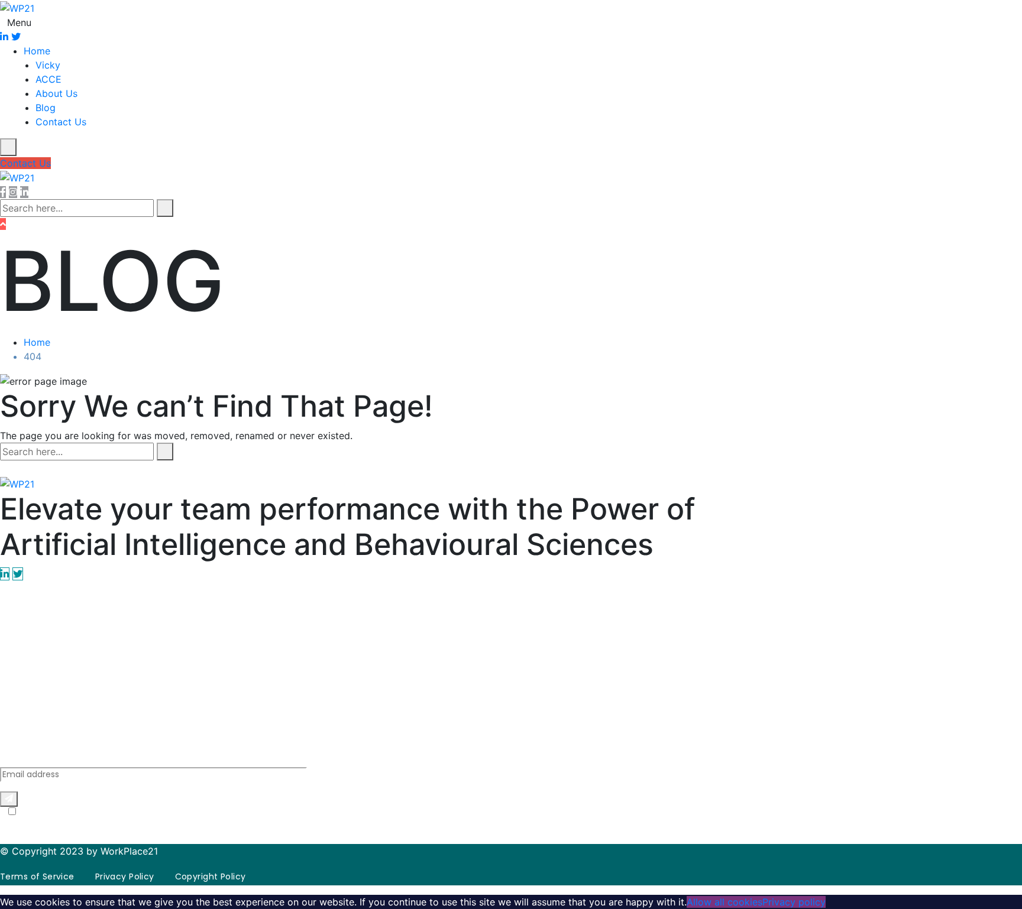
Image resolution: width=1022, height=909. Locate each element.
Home (37, 51)
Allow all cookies (724, 902)
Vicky (47, 65)
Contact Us (60, 122)
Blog (45, 107)
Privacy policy (794, 902)
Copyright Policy (210, 876)
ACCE (48, 79)
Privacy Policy (233, 824)
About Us (56, 93)
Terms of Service (335, 824)
